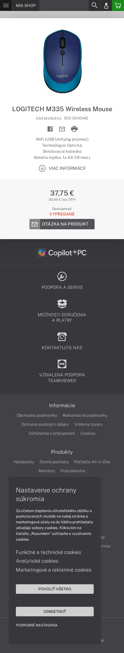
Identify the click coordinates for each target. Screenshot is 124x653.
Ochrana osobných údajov (45, 424)
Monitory (47, 470)
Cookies (87, 433)
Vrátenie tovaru (88, 424)
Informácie (62, 405)
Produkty (62, 452)
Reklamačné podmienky (85, 415)
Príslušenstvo (73, 470)
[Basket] (118, 5)
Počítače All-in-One (92, 461)
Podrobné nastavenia (37, 625)
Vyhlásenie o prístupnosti (52, 433)
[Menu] (6, 5)
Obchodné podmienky (37, 415)
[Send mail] (62, 129)
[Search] (94, 5)
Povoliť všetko (54, 589)
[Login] (106, 5)
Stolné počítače (54, 461)
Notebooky (24, 461)
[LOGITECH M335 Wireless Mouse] (62, 61)
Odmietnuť (55, 611)
